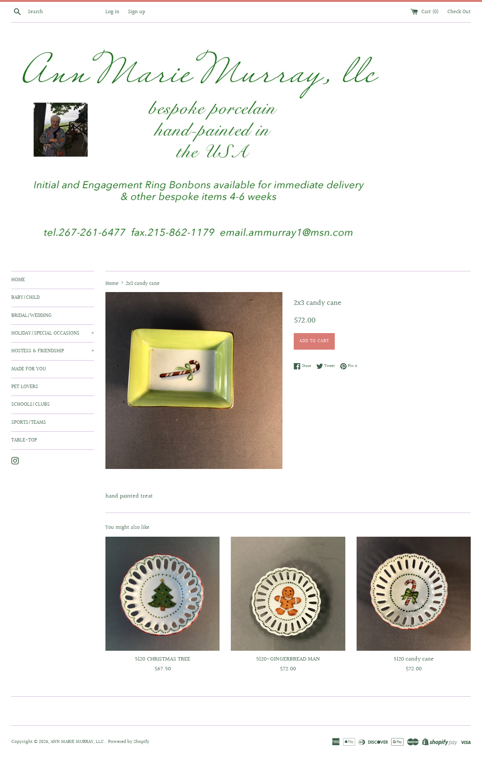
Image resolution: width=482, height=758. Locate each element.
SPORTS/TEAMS (28, 423)
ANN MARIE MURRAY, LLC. (77, 742)
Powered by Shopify (128, 742)
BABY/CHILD (25, 298)
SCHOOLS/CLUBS (30, 404)
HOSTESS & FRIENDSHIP (52, 351)
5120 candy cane (414, 659)
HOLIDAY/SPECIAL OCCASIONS (52, 333)
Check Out (459, 12)
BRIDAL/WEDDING (31, 316)
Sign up (136, 12)
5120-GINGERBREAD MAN (288, 659)
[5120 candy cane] (414, 594)
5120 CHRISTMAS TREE (162, 659)
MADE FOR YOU (28, 369)
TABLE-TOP (24, 440)
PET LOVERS (24, 387)
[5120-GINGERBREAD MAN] (288, 594)
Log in (112, 12)
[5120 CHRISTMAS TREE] (162, 594)
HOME (18, 280)
